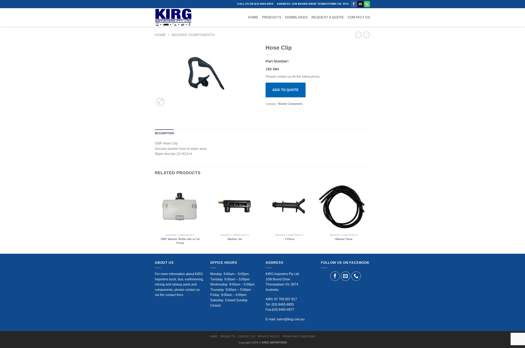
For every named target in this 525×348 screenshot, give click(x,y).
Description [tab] (164, 133)
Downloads (296, 17)
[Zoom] (160, 102)
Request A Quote (328, 17)
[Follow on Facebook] (354, 4)
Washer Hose (344, 239)
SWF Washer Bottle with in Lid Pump (180, 241)
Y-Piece (289, 239)
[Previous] (155, 216)
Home (253, 17)
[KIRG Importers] (175, 17)
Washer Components (193, 35)
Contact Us (359, 17)
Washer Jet (234, 239)
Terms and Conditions (299, 336)
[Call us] (367, 4)
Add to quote (285, 90)
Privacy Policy (269, 336)
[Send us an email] (360, 4)
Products (272, 17)
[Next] (369, 216)
